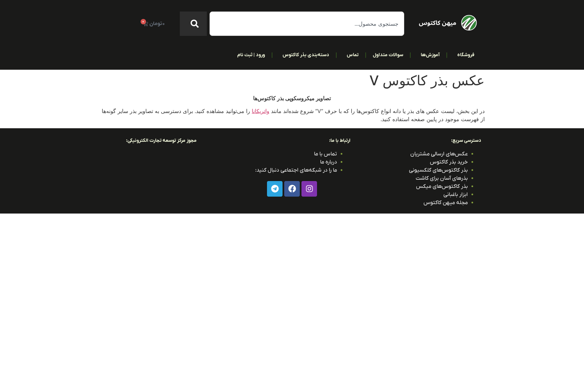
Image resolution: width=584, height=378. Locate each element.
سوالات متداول (388, 55)
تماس (353, 55)
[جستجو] (193, 24)
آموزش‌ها (430, 55)
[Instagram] (309, 189)
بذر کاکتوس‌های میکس (442, 186)
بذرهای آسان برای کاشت (442, 178)
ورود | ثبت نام (251, 55)
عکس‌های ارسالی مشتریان (439, 154)
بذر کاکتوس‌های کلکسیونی (438, 170)
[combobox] (307, 24)
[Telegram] (275, 189)
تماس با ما (325, 154)
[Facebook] (292, 189)
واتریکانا (260, 111)
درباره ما (328, 162)
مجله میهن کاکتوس (445, 202)
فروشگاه (465, 55)
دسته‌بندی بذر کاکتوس (306, 55)
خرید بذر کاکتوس (449, 162)
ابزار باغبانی (455, 194)
